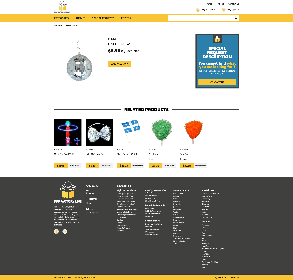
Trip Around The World (210, 262)
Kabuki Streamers (151, 235)
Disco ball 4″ (72, 25)
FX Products (149, 232)
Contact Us (233, 3)
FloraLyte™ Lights (123, 228)
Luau (203, 238)
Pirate (204, 251)
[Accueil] (67, 192)
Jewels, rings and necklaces (126, 215)
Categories (61, 18)
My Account (208, 9)
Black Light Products (152, 214)
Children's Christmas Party (211, 194)
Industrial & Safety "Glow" (126, 201)
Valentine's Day (207, 217)
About (221, 3)
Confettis (148, 227)
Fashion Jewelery (151, 196)
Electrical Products (180, 241)
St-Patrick (205, 215)
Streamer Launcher (152, 229)
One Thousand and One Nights (213, 249)
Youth (175, 212)
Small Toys (177, 231)
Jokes (175, 207)
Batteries (120, 231)
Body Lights (121, 217)
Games (175, 215)
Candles (120, 220)
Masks (175, 225)
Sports (204, 267)
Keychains (177, 236)
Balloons (176, 196)
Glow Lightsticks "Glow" (125, 196)
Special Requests (103, 18)
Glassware (149, 216)
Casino (204, 228)
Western (205, 265)
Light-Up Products (126, 190)
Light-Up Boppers (123, 207)
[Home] (62, 7)
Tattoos (176, 244)
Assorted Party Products (182, 238)
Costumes (177, 201)
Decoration (177, 204)
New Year (205, 209)
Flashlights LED (122, 225)
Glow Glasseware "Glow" (126, 204)
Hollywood (205, 243)
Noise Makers (178, 194)
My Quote (233, 9)
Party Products (181, 190)
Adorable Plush (178, 217)
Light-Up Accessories (153, 211)
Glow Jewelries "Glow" (125, 199)
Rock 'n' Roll (206, 257)
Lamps (119, 223)
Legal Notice (220, 277)
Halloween (205, 204)
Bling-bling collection (152, 201)
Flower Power (207, 236)
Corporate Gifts (150, 198)
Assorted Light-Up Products (127, 209)
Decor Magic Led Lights (153, 224)
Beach (175, 233)
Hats (175, 199)
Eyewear (176, 220)
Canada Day (206, 199)
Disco (204, 233)
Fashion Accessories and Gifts (155, 191)
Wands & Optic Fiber (124, 212)
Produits (58, 25)
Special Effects (152, 221)
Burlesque (205, 225)
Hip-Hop (205, 241)
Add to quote (119, 64)
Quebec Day (206, 201)
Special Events (209, 190)
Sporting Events (207, 196)
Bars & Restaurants (155, 205)
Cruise (204, 230)
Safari (204, 259)
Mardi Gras (205, 246)
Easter (204, 212)
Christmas (205, 207)
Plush (175, 228)
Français (209, 3)
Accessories (149, 208)
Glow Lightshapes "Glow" (126, 194)
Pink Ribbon (206, 254)
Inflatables (177, 209)
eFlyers (126, 18)
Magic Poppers (178, 223)
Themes (80, 18)
